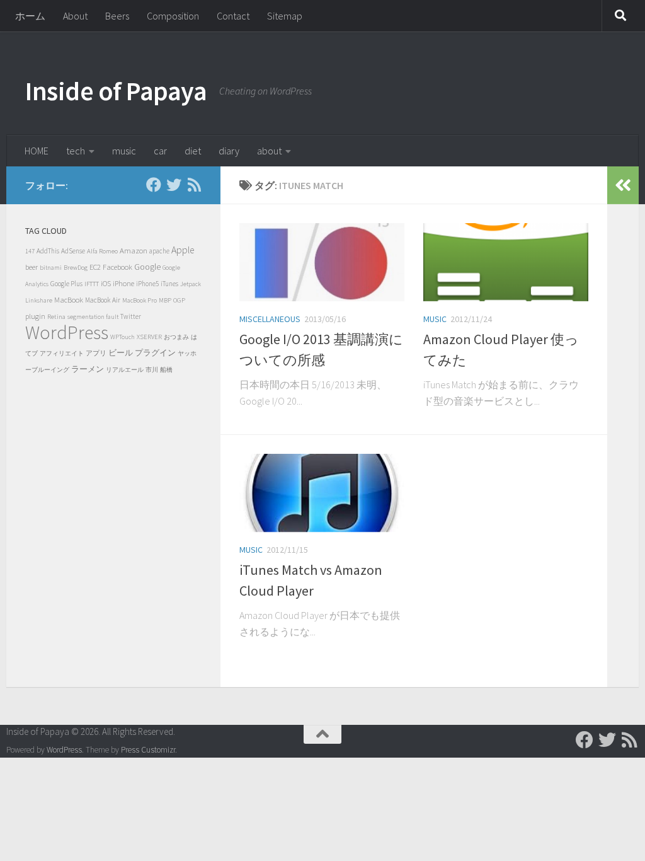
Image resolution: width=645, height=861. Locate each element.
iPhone (123, 283)
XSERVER (149, 337)
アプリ (96, 353)
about (269, 150)
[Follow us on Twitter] (173, 184)
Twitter (130, 316)
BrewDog (76, 267)
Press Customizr (148, 749)
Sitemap (284, 15)
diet (193, 150)
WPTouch (122, 337)
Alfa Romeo (102, 250)
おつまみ (176, 337)
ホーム (30, 15)
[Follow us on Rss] (194, 184)
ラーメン (87, 369)
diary (229, 150)
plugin (35, 316)
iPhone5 (147, 283)
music (124, 150)
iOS (106, 283)
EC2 (95, 267)
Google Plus (66, 283)
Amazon (133, 250)
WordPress (66, 332)
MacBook (68, 299)
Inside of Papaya (116, 90)
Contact (233, 15)
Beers (117, 15)
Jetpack (190, 284)
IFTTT (91, 283)
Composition (173, 15)
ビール (120, 352)
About (75, 15)
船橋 (166, 370)
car (160, 150)
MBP (165, 300)
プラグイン (155, 352)
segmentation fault (92, 317)
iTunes (169, 283)
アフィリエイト (62, 353)
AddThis (48, 250)
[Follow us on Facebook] (153, 184)
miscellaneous (269, 319)
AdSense (73, 250)
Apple (182, 249)
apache (159, 250)
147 (30, 251)
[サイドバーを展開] (623, 185)
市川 (152, 370)
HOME (37, 150)
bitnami (51, 267)
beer (31, 267)
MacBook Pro (139, 300)
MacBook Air (102, 300)
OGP (179, 300)
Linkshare (38, 300)
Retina (56, 316)
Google (147, 267)
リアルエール (125, 370)
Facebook (117, 267)
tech (75, 150)
